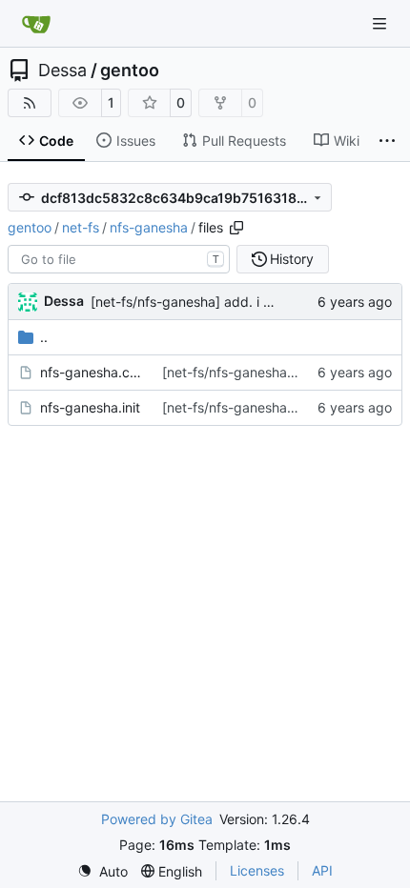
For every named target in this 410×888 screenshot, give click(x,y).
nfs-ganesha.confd (91, 372)
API (322, 870)
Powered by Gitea (157, 819)
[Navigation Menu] (381, 23)
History (292, 259)
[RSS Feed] (29, 103)
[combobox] (119, 259)
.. (44, 337)
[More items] (387, 141)
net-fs (80, 227)
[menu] (102, 871)
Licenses (257, 870)
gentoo (129, 70)
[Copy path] (236, 227)
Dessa (62, 70)
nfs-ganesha (149, 227)
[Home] (36, 24)
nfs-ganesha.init (90, 407)
